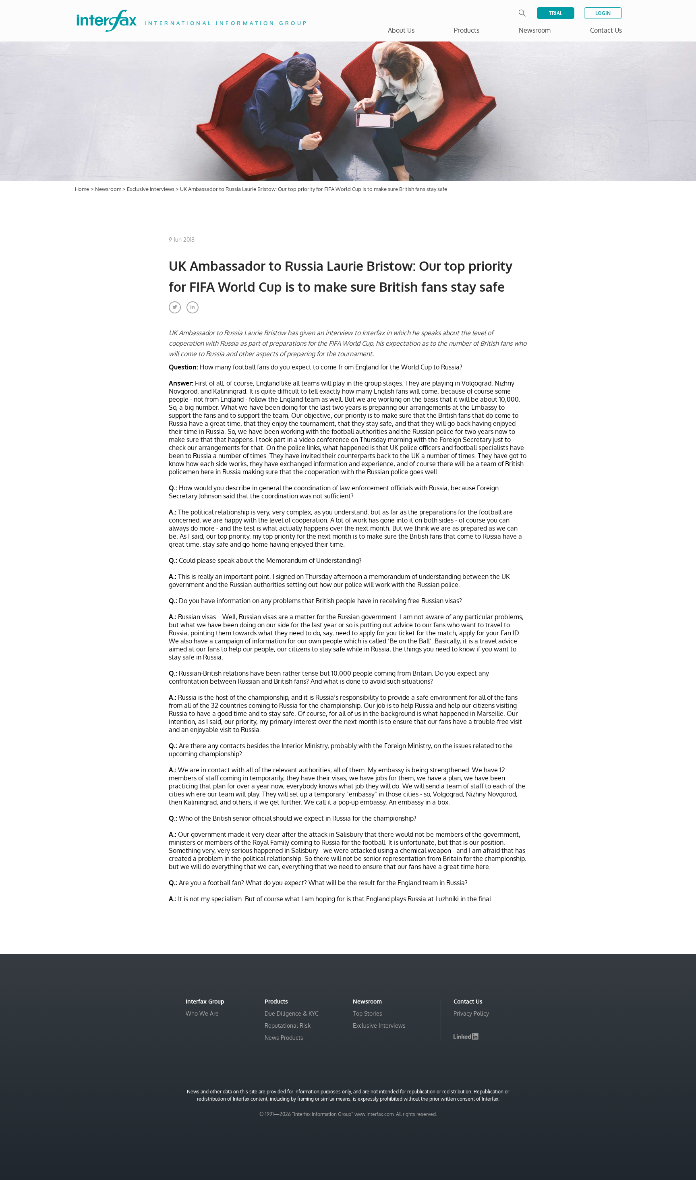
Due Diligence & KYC (292, 1013)
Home (82, 189)
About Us (401, 30)
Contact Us (606, 30)
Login (603, 13)
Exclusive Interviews (151, 189)
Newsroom (108, 189)
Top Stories (367, 1013)
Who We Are (202, 1013)
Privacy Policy (471, 1013)
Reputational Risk (288, 1025)
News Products (284, 1037)
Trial (555, 13)
